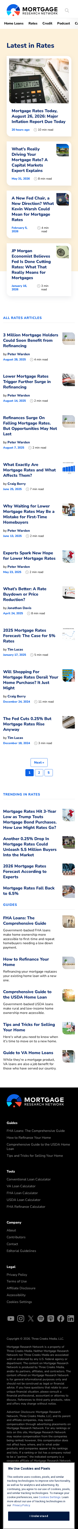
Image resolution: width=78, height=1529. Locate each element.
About (11, 1230)
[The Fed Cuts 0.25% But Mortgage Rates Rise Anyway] (68, 730)
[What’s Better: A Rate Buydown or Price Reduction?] (68, 600)
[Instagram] (21, 1319)
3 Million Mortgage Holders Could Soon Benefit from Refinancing (30, 340)
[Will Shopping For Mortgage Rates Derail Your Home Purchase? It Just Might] (68, 686)
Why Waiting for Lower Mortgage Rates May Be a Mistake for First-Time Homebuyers (28, 514)
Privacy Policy (17, 1274)
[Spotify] (41, 1319)
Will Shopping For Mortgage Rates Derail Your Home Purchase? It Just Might (30, 680)
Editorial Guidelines (21, 1251)
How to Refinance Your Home (29, 1137)
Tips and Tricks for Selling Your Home (35, 1155)
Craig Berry (16, 484)
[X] (31, 1319)
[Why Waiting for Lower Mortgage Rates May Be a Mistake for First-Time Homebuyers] (68, 521)
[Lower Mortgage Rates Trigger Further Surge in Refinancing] (68, 388)
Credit (47, 23)
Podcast (63, 23)
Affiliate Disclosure (21, 1288)
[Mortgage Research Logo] (35, 1100)
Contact (12, 1244)
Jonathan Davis (19, 608)
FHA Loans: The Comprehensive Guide (36, 1131)
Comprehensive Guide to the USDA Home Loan (38, 1146)
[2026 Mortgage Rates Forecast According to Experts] (68, 873)
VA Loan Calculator (21, 1186)
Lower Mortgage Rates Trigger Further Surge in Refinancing (27, 381)
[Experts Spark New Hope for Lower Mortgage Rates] (68, 562)
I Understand (39, 1516)
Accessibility (16, 1295)
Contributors (16, 1237)
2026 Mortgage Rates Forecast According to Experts (25, 871)
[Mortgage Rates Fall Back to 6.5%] (68, 892)
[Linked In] (71, 1319)
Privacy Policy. (21, 1505)
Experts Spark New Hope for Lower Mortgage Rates (29, 555)
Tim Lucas (15, 649)
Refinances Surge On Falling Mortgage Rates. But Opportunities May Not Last (30, 426)
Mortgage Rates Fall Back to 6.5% (28, 890)
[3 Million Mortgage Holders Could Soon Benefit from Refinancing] (68, 346)
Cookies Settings (19, 1302)
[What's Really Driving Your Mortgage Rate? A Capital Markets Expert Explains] (39, 163)
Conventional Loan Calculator (29, 1179)
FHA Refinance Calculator (26, 1206)
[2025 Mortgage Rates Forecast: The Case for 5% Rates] (68, 642)
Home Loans (14, 23)
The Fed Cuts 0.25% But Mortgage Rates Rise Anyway (27, 724)
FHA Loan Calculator (22, 1193)
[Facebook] (61, 1319)
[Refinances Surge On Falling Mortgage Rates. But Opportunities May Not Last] (68, 432)
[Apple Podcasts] (51, 1319)
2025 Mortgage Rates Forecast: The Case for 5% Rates (29, 636)
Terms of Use (17, 1281)
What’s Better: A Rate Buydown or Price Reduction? (24, 594)
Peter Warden (18, 354)
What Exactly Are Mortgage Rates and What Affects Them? (29, 470)
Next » (39, 762)
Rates (32, 23)
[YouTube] (11, 1319)
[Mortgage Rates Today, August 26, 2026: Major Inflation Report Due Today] (39, 96)
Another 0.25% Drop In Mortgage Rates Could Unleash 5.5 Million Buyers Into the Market (30, 847)
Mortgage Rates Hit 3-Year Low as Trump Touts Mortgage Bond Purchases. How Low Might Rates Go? (30, 819)
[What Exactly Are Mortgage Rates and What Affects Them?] (68, 476)
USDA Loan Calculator (24, 1200)
